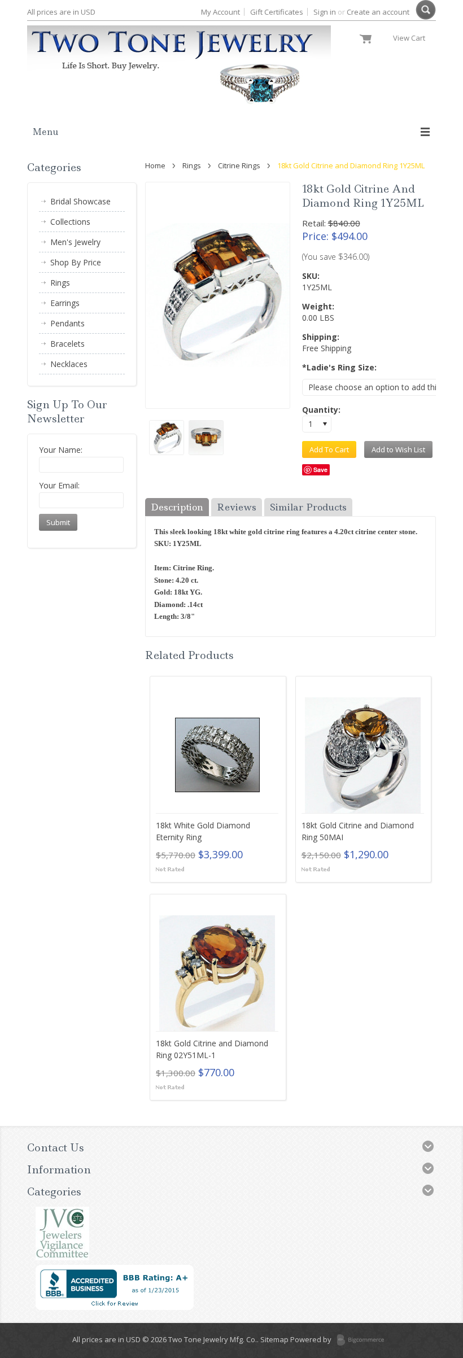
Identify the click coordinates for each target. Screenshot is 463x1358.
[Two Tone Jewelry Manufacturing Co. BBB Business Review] (115, 1307)
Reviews (236, 507)
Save (320, 469)
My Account (220, 12)
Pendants (62, 324)
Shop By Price (70, 263)
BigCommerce (364, 1340)
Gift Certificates (276, 12)
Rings (191, 165)
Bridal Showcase (75, 202)
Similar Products (308, 507)
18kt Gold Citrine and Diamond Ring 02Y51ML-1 (212, 1049)
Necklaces (63, 365)
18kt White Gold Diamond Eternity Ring (203, 831)
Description (177, 507)
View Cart (411, 38)
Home (155, 165)
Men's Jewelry (70, 243)
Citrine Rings (239, 165)
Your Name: (60, 449)
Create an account (378, 12)
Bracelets (62, 345)
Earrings (59, 304)
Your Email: (59, 485)
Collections (64, 223)
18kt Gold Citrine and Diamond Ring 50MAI (358, 831)
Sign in (324, 12)
